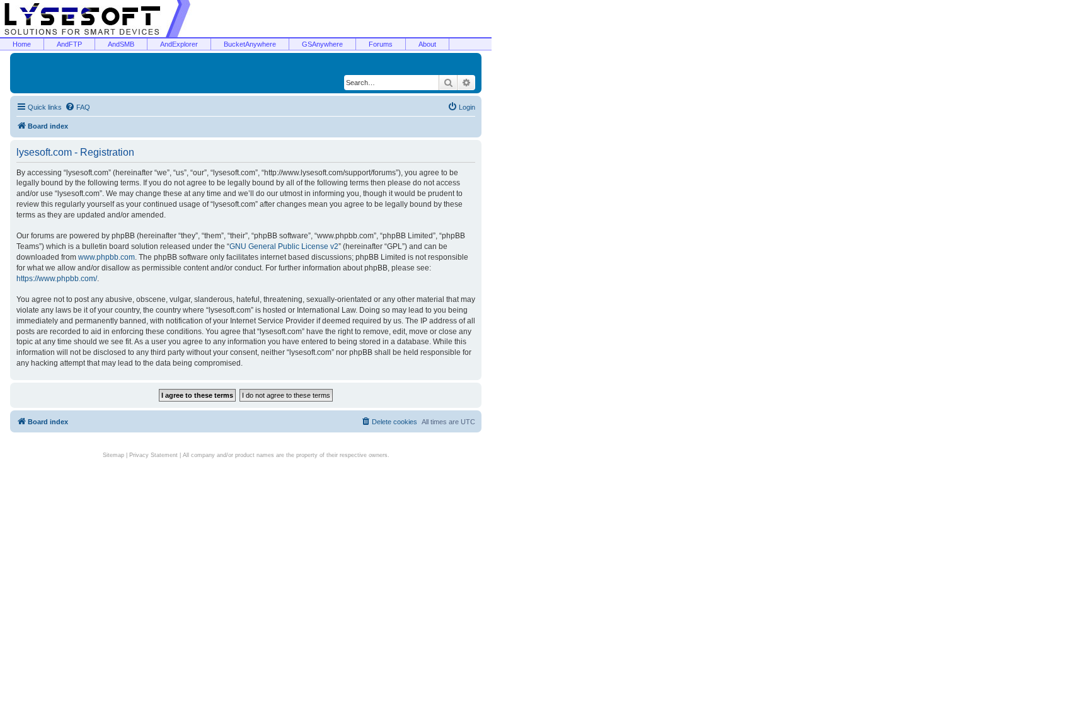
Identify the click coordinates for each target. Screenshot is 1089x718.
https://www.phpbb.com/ (56, 278)
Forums (381, 44)
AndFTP (69, 44)
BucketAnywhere (250, 44)
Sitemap (113, 455)
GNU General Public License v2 (283, 246)
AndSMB (121, 44)
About (427, 44)
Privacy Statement (153, 455)
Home (22, 44)
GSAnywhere (322, 44)
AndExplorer (179, 44)
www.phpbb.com (106, 257)
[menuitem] (77, 107)
